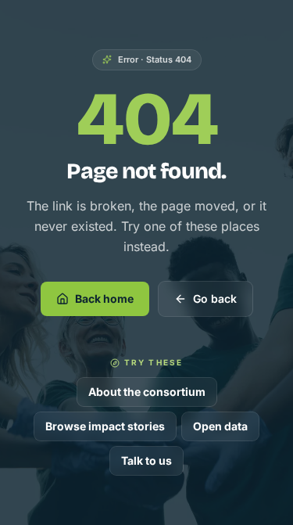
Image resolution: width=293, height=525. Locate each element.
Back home (104, 298)
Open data (220, 426)
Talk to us (146, 460)
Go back (215, 298)
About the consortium (146, 391)
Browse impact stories (105, 426)
